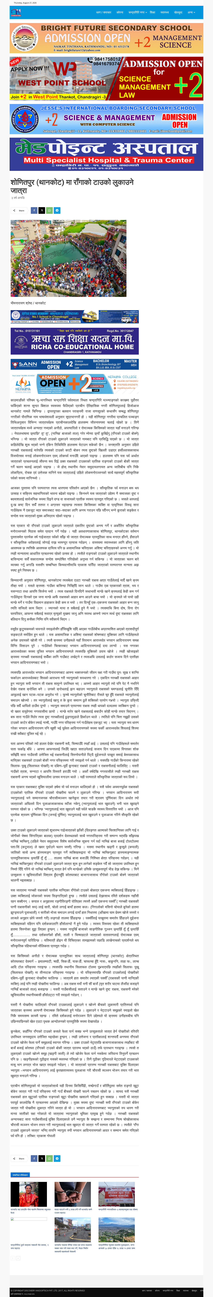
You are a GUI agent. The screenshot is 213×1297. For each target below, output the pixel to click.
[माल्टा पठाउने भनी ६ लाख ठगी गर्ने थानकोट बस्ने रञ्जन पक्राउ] (75, 1194)
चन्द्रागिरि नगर (136, 12)
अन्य (190, 12)
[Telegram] (57, 210)
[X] (41, 210)
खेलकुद (178, 12)
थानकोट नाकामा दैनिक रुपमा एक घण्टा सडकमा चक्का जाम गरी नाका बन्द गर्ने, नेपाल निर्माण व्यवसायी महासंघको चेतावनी (73, 1248)
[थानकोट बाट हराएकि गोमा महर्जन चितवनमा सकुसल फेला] (31, 1194)
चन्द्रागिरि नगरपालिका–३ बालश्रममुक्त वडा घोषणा (118, 1209)
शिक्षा (152, 12)
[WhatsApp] (49, 210)
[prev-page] (13, 1258)
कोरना (120, 12)
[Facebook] (34, 210)
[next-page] (18, 1258)
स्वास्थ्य (165, 12)
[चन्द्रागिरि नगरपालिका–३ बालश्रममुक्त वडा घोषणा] (119, 1194)
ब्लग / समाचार (103, 12)
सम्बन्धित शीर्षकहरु (20, 1175)
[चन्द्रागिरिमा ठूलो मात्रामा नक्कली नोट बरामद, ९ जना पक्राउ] (31, 1229)
